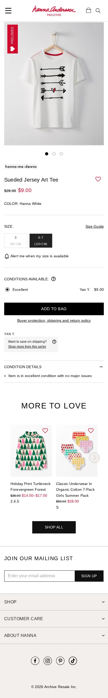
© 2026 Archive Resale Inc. (54, 687)
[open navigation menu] (8, 11)
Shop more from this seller (27, 346)
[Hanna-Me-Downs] (54, 10)
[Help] (54, 344)
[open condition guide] (53, 279)
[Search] (98, 10)
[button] (98, 179)
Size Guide (94, 226)
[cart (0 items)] (88, 10)
